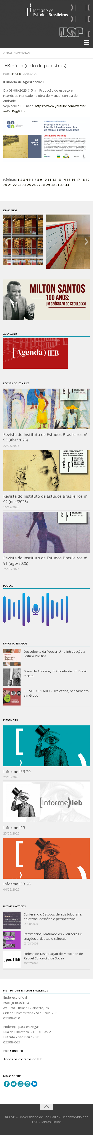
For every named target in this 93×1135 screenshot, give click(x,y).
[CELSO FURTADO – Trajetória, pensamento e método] (12, 697)
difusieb (15, 74)
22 (15, 184)
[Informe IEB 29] (46, 745)
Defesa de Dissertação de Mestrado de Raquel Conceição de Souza (53, 955)
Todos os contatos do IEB (22, 1059)
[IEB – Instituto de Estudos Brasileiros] (46, 11)
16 (73, 179)
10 (45, 179)
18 (83, 179)
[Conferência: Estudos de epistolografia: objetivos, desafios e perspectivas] (12, 920)
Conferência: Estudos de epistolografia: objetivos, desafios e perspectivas (53, 916)
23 (19, 184)
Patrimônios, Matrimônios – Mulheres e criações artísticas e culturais (53, 936)
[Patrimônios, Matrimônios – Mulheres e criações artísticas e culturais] (12, 940)
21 (10, 184)
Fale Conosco (13, 1050)
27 (38, 184)
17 (78, 179)
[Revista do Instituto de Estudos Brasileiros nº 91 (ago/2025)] (46, 532)
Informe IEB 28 (16, 883)
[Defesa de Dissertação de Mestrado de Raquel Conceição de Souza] (12, 959)
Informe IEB (14, 827)
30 (53, 184)
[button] (6, 241)
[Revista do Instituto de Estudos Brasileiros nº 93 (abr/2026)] (46, 409)
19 (88, 179)
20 (5, 184)
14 (64, 179)
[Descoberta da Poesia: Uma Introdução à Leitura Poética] (12, 657)
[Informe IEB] (46, 802)
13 (59, 179)
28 (43, 184)
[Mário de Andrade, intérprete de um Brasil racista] (12, 677)
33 (67, 184)
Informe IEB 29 (16, 771)
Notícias (22, 53)
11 (49, 179)
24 (24, 184)
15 (69, 179)
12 (54, 179)
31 (57, 184)
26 (34, 184)
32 (62, 184)
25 (29, 184)
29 (48, 184)
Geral (8, 53)
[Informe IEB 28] (46, 858)
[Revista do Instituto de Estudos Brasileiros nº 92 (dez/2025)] (46, 470)
